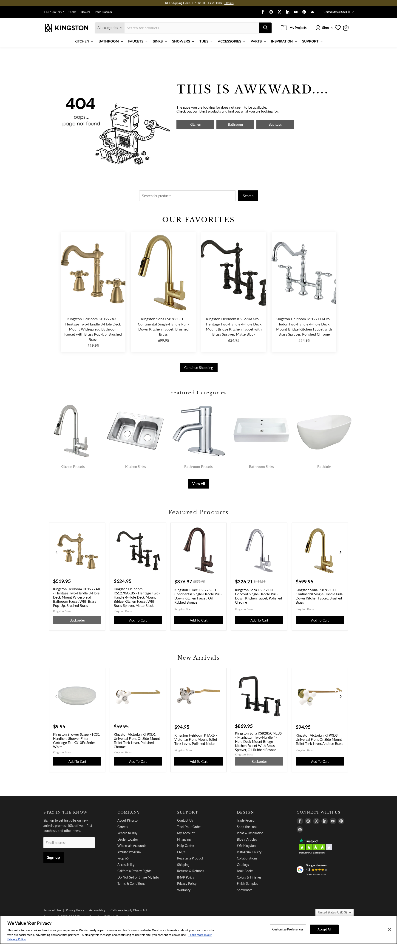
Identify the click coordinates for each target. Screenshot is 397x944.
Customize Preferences (288, 929)
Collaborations (247, 858)
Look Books (245, 871)
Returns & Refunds (190, 871)
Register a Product (190, 858)
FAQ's (181, 852)
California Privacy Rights (134, 871)
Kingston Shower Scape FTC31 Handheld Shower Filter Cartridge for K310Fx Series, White (76, 740)
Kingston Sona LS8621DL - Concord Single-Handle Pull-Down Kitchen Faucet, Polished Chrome (258, 596)
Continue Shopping (198, 367)
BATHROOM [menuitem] (109, 41)
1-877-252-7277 (53, 12)
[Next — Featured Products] (340, 552)
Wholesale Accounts (131, 846)
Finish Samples (247, 883)
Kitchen (195, 124)
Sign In (327, 27)
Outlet (72, 12)
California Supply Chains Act (129, 910)
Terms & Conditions (131, 883)
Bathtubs (275, 124)
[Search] (265, 28)
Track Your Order (189, 827)
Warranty (183, 890)
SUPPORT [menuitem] (310, 41)
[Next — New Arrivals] (340, 696)
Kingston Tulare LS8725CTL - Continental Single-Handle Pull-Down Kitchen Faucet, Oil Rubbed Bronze (198, 596)
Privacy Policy (186, 883)
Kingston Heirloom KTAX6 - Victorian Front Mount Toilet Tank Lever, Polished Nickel (195, 739)
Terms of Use (52, 910)
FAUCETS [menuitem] (135, 41)
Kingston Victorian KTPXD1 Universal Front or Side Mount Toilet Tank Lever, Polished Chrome (137, 740)
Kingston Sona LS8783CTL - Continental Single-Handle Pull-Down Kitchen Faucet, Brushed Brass (163, 326)
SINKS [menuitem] (158, 41)
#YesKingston (246, 846)
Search (248, 196)
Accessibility (125, 865)
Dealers (85, 12)
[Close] (390, 929)
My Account (186, 833)
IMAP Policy (185, 877)
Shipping (183, 865)
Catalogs (243, 865)
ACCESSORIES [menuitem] (229, 41)
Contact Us (185, 820)
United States (336, 12)
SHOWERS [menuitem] (181, 41)
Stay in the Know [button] (65, 812)
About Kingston (128, 820)
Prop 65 (123, 858)
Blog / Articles (247, 839)
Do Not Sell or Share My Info (138, 877)
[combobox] (192, 28)
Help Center (185, 846)
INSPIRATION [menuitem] (282, 41)
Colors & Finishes (249, 877)
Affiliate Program (129, 852)
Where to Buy (127, 833)
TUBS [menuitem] (203, 41)
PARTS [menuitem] (256, 41)
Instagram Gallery (249, 852)
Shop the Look (247, 827)
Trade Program (103, 12)
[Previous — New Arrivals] (56, 696)
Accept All (324, 929)
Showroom (244, 890)
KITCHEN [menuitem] (81, 41)
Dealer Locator (127, 839)
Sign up (53, 857)
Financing (184, 839)
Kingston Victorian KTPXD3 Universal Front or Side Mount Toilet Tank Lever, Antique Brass (319, 739)
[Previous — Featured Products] (56, 552)
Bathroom (235, 124)
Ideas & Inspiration (250, 833)
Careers (122, 827)
